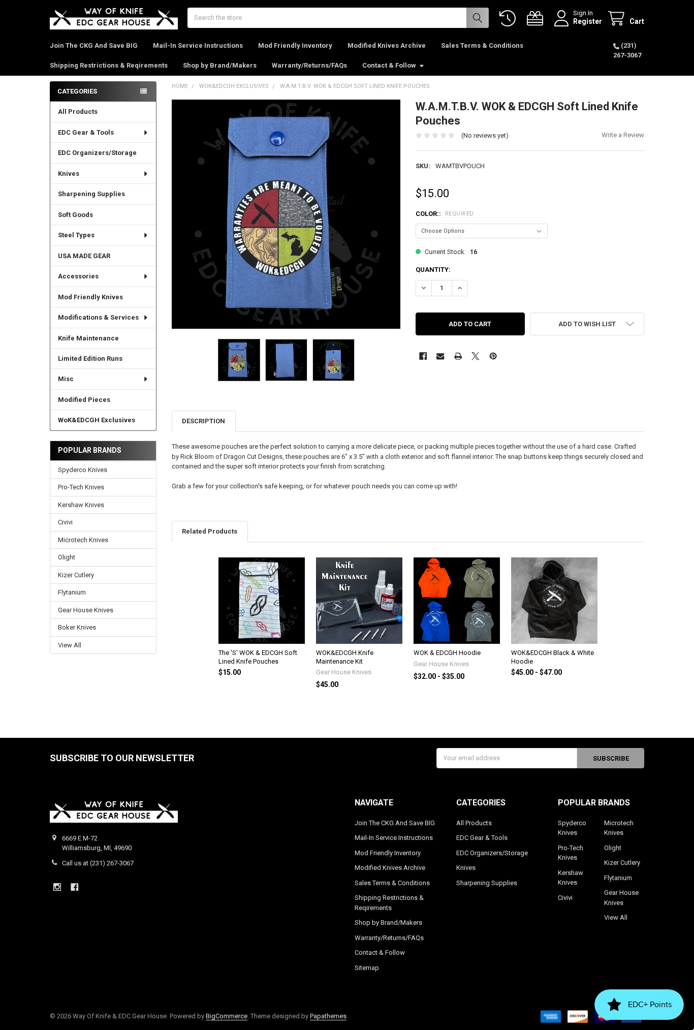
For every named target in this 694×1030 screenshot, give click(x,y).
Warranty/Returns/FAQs (309, 65)
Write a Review (623, 135)
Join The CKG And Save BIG (94, 45)
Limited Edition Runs (90, 358)
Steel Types (76, 235)
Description (203, 421)
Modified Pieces (84, 399)
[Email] (440, 356)
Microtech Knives (83, 540)
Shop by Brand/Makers (220, 65)
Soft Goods (75, 215)
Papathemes (328, 1016)
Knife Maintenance (88, 338)
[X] (475, 356)
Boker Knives (77, 627)
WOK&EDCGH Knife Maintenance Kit (344, 657)
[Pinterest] (493, 356)
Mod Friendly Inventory (295, 45)
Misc (66, 379)
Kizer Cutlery (76, 575)
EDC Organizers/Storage (97, 153)
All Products (78, 111)
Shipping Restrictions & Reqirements (109, 65)
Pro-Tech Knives (81, 487)
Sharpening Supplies (91, 194)
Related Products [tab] (209, 531)
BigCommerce (226, 1016)
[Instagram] (57, 887)
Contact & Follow (389, 65)
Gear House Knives (85, 610)
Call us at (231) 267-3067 (98, 863)
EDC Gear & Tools (86, 132)
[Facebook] (423, 356)
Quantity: (433, 269)
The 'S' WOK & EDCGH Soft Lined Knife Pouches (257, 657)
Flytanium (72, 592)
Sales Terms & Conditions (482, 45)
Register (587, 21)
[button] (587, 324)
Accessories (78, 276)
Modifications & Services (98, 317)
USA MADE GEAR (84, 256)
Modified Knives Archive (387, 45)
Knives (68, 173)
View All (69, 645)
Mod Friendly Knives (90, 297)
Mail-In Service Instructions (198, 45)
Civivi (65, 522)
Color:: (445, 213)
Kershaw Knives (81, 505)
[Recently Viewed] (509, 18)
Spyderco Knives (82, 470)
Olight (66, 557)
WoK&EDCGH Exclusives (96, 420)
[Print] (458, 356)
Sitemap (367, 968)
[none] (286, 214)
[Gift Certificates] (537, 18)
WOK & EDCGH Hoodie (447, 653)
